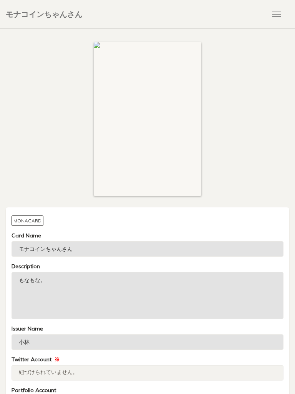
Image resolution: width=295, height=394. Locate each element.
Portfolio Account (34, 390)
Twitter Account (36, 359)
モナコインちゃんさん (44, 14)
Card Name (26, 235)
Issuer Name (27, 328)
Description (26, 266)
